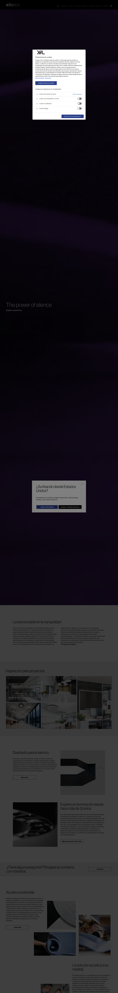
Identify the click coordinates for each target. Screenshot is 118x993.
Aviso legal (48, 78)
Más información (39, 78)
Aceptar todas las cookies (46, 83)
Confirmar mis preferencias (72, 116)
